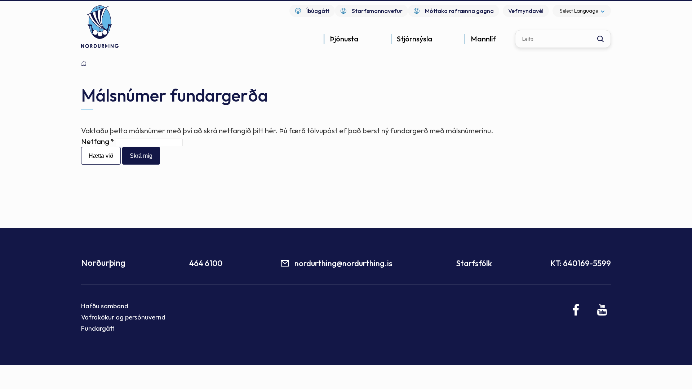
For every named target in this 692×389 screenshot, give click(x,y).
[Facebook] (576, 309)
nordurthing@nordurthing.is (343, 263)
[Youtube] (602, 309)
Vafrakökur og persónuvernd (123, 317)
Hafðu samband (104, 306)
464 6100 (205, 263)
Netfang (95, 141)
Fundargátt (98, 328)
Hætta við (101, 156)
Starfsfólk (474, 263)
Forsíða (83, 63)
